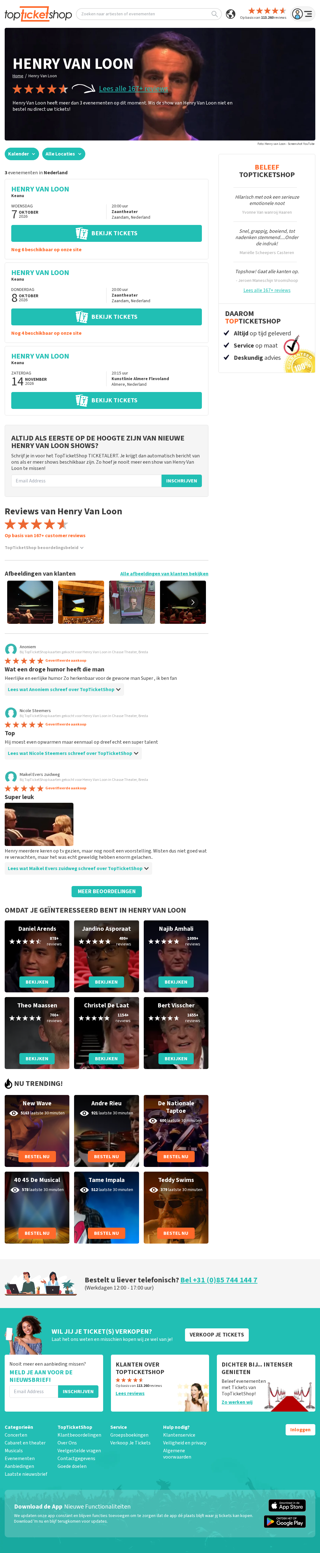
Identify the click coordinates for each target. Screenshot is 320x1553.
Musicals (14, 1450)
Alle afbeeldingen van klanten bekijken (164, 574)
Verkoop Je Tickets (130, 1442)
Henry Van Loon (42, 76)
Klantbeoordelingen (79, 1435)
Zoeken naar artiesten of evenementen (118, 14)
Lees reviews (130, 1393)
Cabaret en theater (25, 1442)
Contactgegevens (76, 1458)
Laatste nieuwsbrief (26, 1474)
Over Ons (67, 1442)
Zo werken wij (237, 1402)
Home (17, 76)
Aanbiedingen (19, 1466)
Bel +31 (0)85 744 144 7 (219, 1280)
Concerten (16, 1435)
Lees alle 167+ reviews (133, 88)
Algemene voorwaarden (177, 1453)
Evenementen (20, 1458)
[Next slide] (192, 602)
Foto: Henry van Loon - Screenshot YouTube (286, 144)
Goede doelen (72, 1466)
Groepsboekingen (129, 1435)
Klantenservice (179, 1435)
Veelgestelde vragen (79, 1450)
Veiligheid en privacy (184, 1442)
